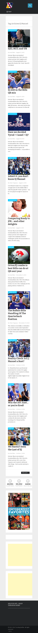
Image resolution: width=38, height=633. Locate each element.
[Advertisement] (21, 555)
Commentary (12, 30)
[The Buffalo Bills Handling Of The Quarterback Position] (19, 308)
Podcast (11, 247)
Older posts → (25, 472)
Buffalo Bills (12, 158)
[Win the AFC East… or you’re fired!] (19, 401)
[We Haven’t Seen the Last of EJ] (19, 445)
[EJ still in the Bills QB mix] (19, 88)
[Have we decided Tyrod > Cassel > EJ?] (19, 130)
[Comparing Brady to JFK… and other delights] (19, 216)
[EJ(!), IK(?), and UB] (19, 47)
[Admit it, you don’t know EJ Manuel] (19, 174)
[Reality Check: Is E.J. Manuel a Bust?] (19, 356)
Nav (9, 11)
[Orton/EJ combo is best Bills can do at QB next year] (19, 263)
